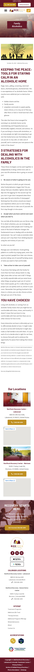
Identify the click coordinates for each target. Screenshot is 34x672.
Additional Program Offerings (17, 619)
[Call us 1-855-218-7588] (28, 10)
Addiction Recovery (22, 63)
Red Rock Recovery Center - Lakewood (17, 574)
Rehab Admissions (13, 622)
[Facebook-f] (13, 553)
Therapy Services (13, 615)
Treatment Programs (14, 609)
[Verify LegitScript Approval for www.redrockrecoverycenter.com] (21, 643)
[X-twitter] (17, 553)
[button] (6, 10)
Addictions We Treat (14, 612)
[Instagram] (22, 553)
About (10, 625)
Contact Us (11, 628)
